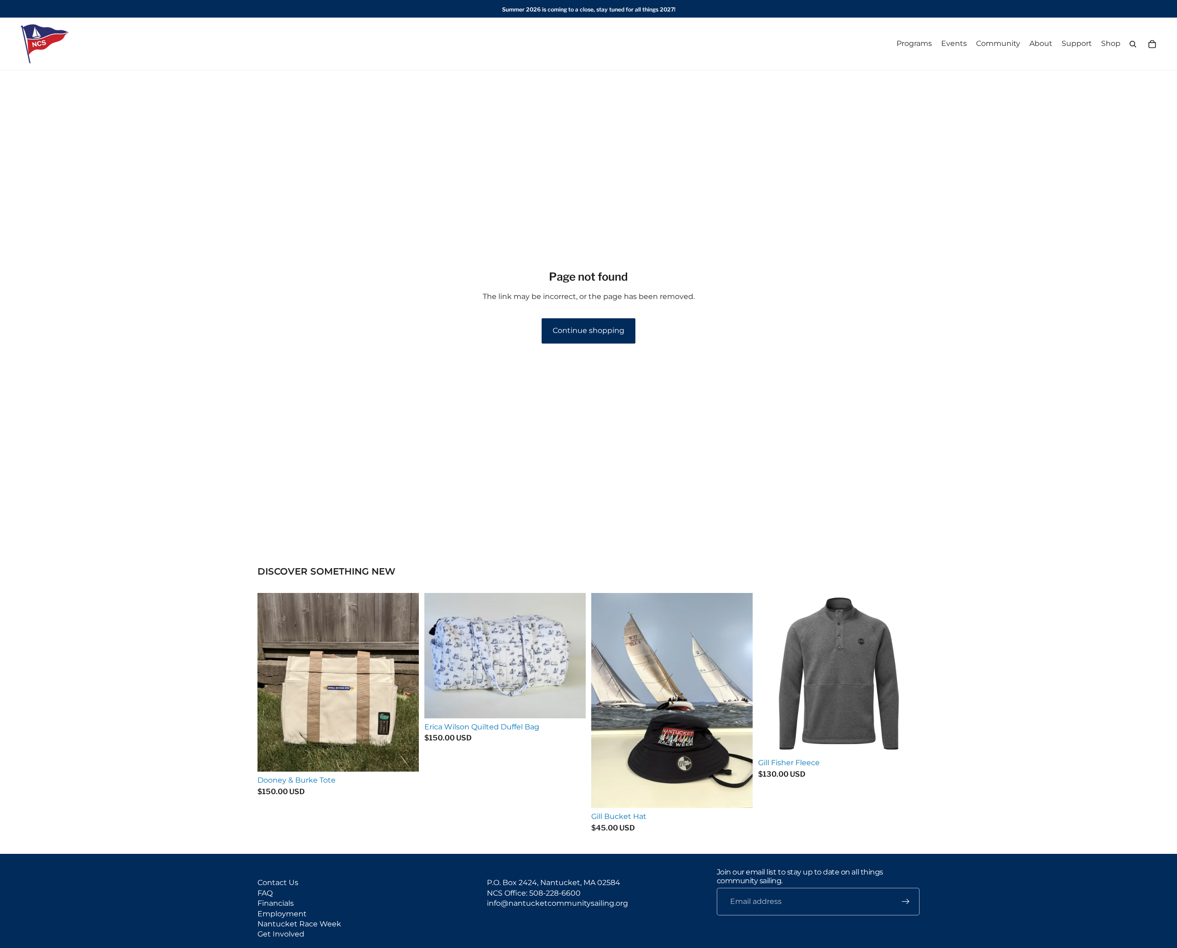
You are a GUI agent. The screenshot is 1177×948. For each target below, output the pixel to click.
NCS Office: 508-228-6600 (534, 893)
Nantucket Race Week (299, 924)
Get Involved (280, 934)
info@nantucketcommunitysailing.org (557, 903)
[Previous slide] (772, 674)
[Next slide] (906, 674)
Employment (282, 913)
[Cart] (1152, 44)
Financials (275, 903)
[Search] (1133, 44)
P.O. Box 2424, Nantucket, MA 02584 (553, 883)
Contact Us (277, 883)
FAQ (265, 893)
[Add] (404, 758)
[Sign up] (905, 902)
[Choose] (738, 794)
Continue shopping (588, 330)
